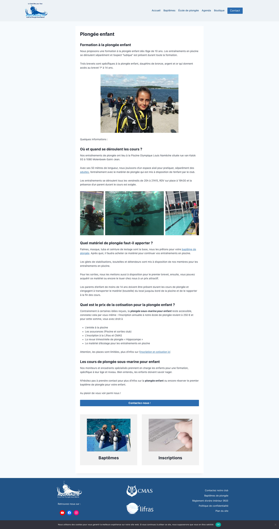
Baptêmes (169, 10)
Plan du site (221, 510)
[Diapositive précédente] (82, 213)
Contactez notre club (216, 490)
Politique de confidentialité (213, 505)
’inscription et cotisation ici (155, 351)
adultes (84, 172)
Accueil (156, 10)
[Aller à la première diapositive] (196, 213)
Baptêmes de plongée (216, 495)
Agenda (206, 10)
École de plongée (188, 10)
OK (218, 524)
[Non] (275, 524)
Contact (235, 10)
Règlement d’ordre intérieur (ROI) (210, 500)
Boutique (219, 10)
